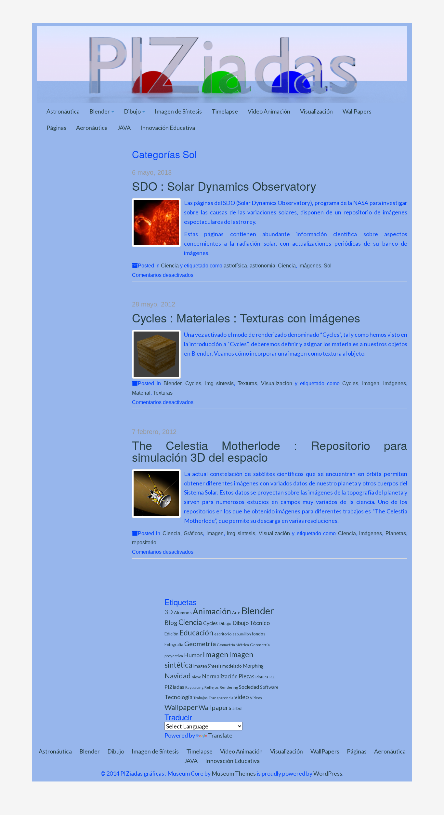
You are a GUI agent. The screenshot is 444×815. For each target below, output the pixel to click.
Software (269, 687)
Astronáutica (63, 111)
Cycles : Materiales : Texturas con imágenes (246, 317)
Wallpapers (215, 707)
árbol (237, 708)
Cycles (193, 383)
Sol (328, 265)
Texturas (247, 383)
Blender (100, 111)
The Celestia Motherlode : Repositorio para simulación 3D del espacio (270, 451)
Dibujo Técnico (251, 622)
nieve (196, 677)
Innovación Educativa (167, 127)
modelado (232, 666)
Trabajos (200, 698)
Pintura (261, 676)
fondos (258, 633)
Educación (196, 632)
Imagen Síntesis (207, 666)
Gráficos (193, 533)
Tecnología (178, 696)
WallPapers (357, 111)
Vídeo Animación (269, 111)
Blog (170, 622)
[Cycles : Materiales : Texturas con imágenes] (156, 354)
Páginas (56, 127)
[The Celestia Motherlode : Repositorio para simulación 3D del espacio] (156, 493)
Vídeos (256, 698)
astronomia (262, 265)
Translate (220, 735)
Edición (171, 633)
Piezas (247, 676)
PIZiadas (174, 687)
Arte (236, 612)
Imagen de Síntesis (178, 111)
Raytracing (194, 687)
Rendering (229, 687)
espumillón (241, 634)
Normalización (220, 676)
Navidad (177, 675)
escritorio (222, 634)
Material (141, 393)
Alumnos (183, 612)
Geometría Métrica (233, 645)
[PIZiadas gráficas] (222, 63)
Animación (212, 611)
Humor (193, 655)
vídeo (241, 696)
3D (168, 612)
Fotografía (173, 644)
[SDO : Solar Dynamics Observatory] (156, 222)
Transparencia (221, 698)
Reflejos (211, 687)
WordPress (327, 773)
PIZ (272, 677)
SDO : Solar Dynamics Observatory (224, 185)
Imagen (370, 383)
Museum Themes (234, 773)
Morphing (253, 666)
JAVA (124, 127)
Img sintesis (219, 383)
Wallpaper (181, 707)
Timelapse (225, 111)
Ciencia (170, 265)
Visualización (316, 111)
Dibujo (133, 111)
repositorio (144, 542)
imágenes (309, 265)
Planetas (395, 533)
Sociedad (249, 687)
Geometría (200, 643)
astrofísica (235, 265)
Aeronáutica (92, 127)
